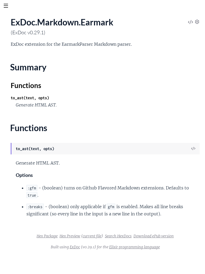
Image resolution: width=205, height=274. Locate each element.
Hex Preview (70, 236)
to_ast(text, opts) (30, 98)
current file (92, 236)
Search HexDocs (118, 236)
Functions (26, 85)
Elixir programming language (134, 247)
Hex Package (47, 236)
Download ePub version (153, 236)
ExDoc (75, 247)
